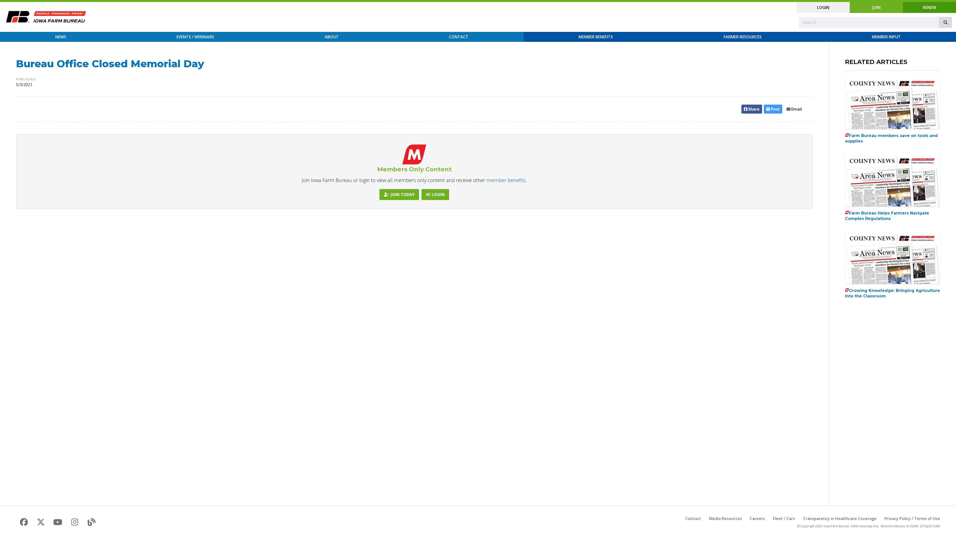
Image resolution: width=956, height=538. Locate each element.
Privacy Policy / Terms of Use (912, 518)
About (332, 37)
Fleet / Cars (784, 518)
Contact (458, 37)
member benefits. (506, 180)
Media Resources (725, 518)
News (60, 37)
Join (876, 7)
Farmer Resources (742, 37)
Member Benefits (596, 37)
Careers (757, 518)
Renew (929, 7)
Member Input (886, 37)
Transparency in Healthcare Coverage (840, 518)
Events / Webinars (195, 37)
